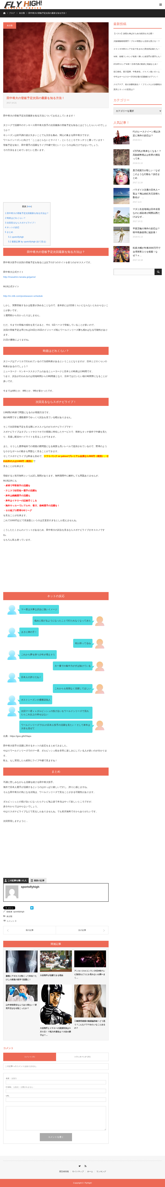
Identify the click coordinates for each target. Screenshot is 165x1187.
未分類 (10, 25)
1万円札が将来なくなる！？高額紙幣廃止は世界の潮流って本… (147, 155)
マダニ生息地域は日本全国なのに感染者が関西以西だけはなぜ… (146, 213)
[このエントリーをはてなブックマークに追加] (32, 908)
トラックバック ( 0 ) (82, 1057)
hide (29, 206)
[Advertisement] (56, 179)
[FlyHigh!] (22, 4)
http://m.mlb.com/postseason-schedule (23, 296)
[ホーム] (4, 13)
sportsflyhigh (16, 237)
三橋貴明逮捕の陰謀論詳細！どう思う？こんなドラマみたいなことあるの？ (89, 1024)
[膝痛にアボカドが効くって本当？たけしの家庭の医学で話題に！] (22, 961)
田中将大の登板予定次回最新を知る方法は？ (27, 213)
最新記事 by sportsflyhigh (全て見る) (27, 241)
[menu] (160, 4)
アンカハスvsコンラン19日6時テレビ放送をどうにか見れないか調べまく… (89, 974)
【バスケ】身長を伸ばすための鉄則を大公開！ (133, 33)
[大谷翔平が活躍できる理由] (56, 961)
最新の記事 (39, 880)
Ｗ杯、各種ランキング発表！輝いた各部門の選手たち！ (137, 56)
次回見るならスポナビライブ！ (20, 223)
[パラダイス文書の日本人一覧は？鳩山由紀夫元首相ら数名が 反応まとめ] (121, 196)
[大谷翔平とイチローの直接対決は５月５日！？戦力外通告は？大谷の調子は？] (56, 1005)
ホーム (90, 1171)
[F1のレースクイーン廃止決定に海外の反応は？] (121, 138)
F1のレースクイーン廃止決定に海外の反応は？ (146, 133)
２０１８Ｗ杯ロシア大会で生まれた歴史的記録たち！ (136, 49)
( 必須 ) (11, 1078)
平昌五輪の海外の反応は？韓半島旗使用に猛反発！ (146, 230)
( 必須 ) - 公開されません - (20, 1087)
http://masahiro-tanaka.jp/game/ (19, 277)
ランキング (101, 1171)
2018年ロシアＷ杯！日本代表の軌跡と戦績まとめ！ (136, 64)
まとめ (9, 232)
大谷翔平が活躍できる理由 (51, 975)
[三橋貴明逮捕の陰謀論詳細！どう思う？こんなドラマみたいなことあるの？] (90, 1001)
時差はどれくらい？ (15, 218)
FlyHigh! (88, 1183)
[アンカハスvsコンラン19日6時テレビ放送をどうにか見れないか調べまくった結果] (90, 958)
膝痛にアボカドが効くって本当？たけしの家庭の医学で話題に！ (21, 978)
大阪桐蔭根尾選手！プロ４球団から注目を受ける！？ (136, 41)
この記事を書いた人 (17, 880)
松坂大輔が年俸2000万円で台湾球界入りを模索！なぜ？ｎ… (146, 252)
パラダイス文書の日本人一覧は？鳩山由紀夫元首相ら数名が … (146, 193)
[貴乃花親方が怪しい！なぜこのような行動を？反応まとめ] (121, 177)
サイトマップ (78, 1171)
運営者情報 (64, 1171)
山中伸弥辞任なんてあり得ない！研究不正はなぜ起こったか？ (21, 1007)
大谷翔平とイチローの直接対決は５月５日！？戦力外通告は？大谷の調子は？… (55, 1031)
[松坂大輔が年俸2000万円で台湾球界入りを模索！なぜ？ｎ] (121, 254)
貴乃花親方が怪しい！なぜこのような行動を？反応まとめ (146, 174)
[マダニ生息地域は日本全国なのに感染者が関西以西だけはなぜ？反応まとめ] (121, 215)
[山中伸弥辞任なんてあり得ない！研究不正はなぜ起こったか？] (22, 993)
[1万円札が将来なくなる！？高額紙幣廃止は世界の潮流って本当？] (121, 157)
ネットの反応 (12, 227)
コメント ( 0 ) (29, 1057)
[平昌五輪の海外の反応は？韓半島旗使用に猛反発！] (121, 235)
